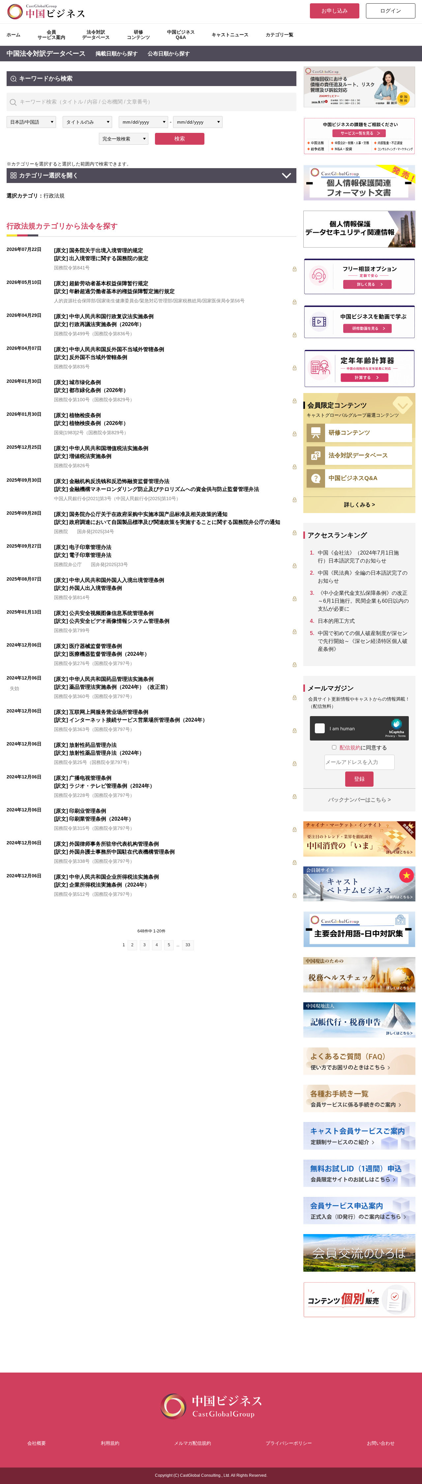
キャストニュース (230, 34)
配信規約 (350, 747)
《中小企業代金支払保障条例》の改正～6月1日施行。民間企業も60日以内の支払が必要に (363, 601)
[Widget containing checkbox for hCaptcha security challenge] (359, 728)
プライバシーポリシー (289, 1443)
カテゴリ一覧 (279, 34)
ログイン (390, 11)
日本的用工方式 (336, 621)
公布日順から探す (169, 53)
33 (188, 945)
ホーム (13, 34)
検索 (179, 138)
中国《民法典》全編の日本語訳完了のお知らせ (362, 577)
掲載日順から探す (117, 53)
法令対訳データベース (96, 34)
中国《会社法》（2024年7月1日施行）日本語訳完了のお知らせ (358, 556)
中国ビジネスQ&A (181, 34)
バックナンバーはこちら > (359, 800)
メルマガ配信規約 (192, 1443)
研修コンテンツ (138, 34)
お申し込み (334, 11)
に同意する (363, 747)
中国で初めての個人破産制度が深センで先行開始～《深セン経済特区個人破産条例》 (362, 641)
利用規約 (110, 1443)
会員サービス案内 (51, 34)
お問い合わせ (381, 1443)
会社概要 (36, 1443)
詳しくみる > (359, 504)
